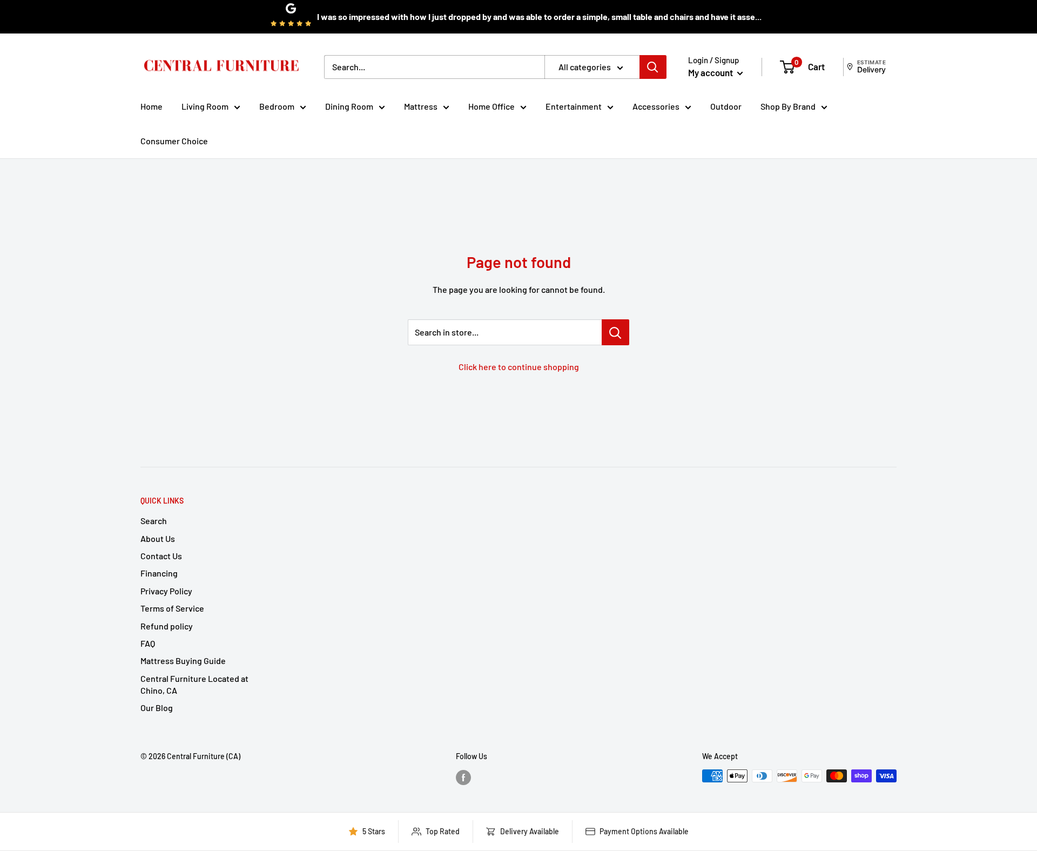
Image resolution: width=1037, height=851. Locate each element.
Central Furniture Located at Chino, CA (194, 684)
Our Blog (156, 707)
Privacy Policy (166, 591)
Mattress (420, 106)
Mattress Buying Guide (183, 660)
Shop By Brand (788, 106)
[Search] (652, 67)
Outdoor (726, 106)
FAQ (147, 643)
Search (153, 520)
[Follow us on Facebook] (463, 777)
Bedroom (276, 106)
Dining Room (349, 106)
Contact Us (161, 556)
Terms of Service (172, 608)
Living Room (204, 106)
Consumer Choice (174, 141)
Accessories (655, 106)
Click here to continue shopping (519, 366)
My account (711, 72)
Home (151, 106)
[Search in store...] (615, 332)
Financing (159, 573)
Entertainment (574, 106)
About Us (157, 538)
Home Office (491, 106)
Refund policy (166, 626)
